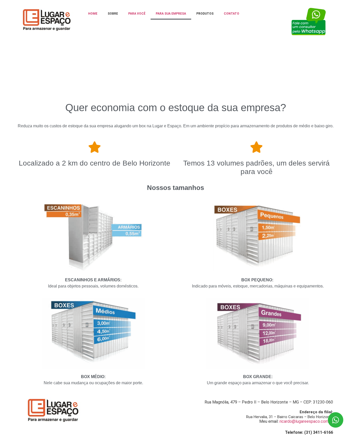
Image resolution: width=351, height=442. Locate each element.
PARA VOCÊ (136, 13)
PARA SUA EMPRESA (171, 13)
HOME (92, 13)
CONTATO (231, 13)
